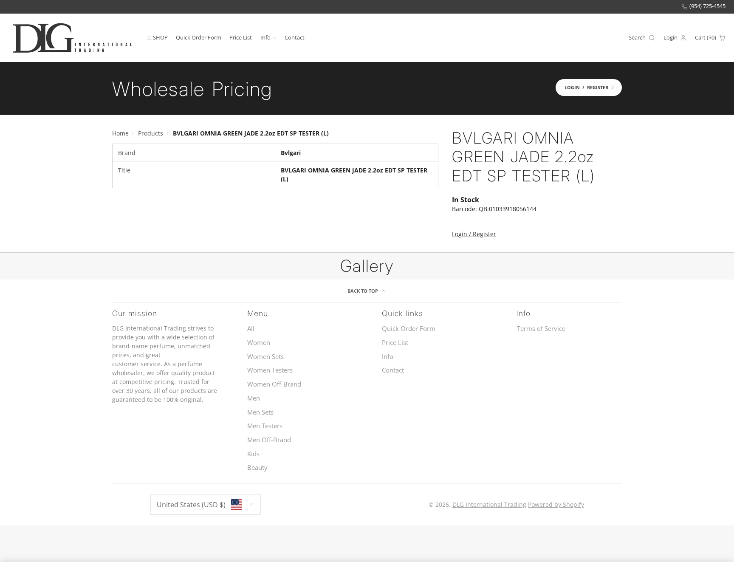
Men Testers (264, 425)
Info (265, 37)
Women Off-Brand (274, 384)
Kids (253, 453)
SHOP (160, 37)
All (250, 328)
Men (253, 398)
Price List (240, 37)
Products (150, 133)
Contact (295, 37)
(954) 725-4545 (707, 6)
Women (258, 342)
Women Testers (270, 370)
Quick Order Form (198, 37)
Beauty (257, 467)
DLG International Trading (489, 504)
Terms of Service (541, 328)
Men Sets (260, 412)
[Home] (72, 37)
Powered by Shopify (556, 504)
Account (675, 37)
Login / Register (474, 234)
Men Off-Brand (269, 439)
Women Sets (265, 356)
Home (120, 133)
